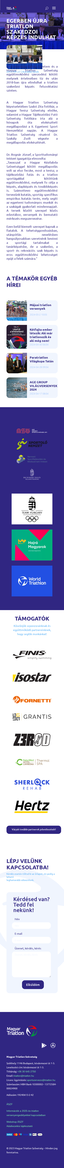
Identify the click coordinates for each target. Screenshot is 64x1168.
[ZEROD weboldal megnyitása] (32, 747)
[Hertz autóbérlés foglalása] (32, 814)
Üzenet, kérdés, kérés (28, 948)
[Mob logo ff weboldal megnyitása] (32, 523)
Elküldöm (33, 984)
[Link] (11, 8)
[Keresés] (46, 8)
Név (17, 919)
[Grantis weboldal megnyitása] (32, 719)
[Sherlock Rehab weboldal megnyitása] (32, 791)
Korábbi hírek (31, 71)
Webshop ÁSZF (15, 1121)
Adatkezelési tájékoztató (19, 1126)
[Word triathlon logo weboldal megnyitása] (32, 595)
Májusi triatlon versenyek (40, 306)
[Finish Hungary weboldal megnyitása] (32, 662)
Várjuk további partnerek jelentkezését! (34, 829)
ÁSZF (9, 1104)
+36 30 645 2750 (26, 1071)
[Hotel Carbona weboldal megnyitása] (32, 769)
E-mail (18, 933)
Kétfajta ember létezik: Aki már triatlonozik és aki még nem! (41, 335)
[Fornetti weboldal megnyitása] (32, 707)
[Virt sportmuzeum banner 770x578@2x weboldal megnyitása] (32, 559)
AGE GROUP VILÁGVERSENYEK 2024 (43, 385)
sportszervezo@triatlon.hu (41, 1080)
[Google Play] (44, 1046)
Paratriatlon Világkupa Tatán (42, 359)
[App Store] (53, 1046)
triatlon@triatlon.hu (23, 1075)
